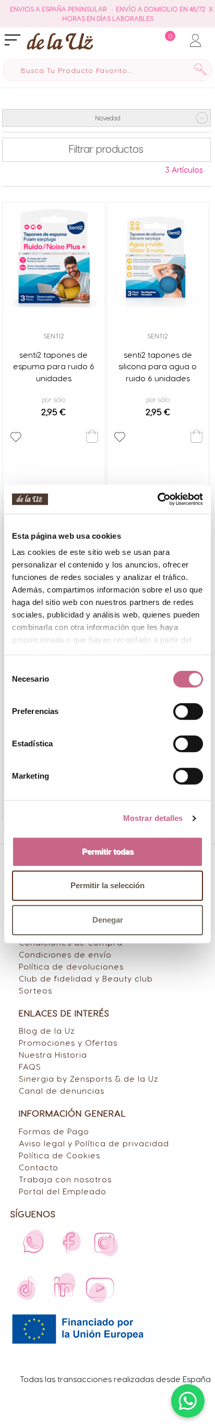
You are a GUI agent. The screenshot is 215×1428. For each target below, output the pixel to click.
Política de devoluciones (71, 966)
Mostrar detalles (153, 818)
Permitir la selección (107, 885)
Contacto (38, 1167)
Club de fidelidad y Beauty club (86, 978)
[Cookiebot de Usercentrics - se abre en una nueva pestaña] (157, 499)
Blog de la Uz (47, 1030)
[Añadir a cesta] (92, 436)
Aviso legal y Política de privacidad (94, 1143)
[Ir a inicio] (60, 41)
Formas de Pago (54, 1131)
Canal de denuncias (61, 1090)
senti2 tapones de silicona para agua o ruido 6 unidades (157, 366)
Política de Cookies (59, 1155)
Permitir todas (108, 851)
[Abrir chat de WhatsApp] (188, 1401)
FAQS (30, 1066)
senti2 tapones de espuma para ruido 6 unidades (53, 366)
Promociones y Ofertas (68, 1042)
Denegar (107, 919)
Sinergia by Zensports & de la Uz (89, 1078)
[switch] (188, 711)
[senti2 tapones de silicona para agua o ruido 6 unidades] (158, 256)
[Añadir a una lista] (15, 437)
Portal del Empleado (62, 1191)
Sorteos (35, 990)
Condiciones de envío (65, 954)
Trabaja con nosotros (65, 1179)
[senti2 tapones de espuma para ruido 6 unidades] (54, 256)
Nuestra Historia (53, 1054)
